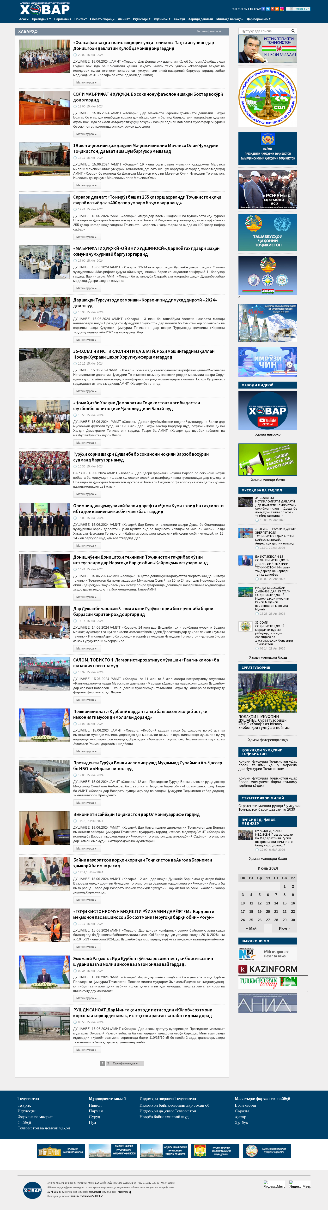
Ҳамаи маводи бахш (268, 480)
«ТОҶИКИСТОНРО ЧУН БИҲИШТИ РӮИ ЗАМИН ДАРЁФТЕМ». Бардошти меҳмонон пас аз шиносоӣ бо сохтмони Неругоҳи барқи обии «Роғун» (143, 914)
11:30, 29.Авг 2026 (270, 547)
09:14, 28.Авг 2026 (270, 648)
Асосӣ (24, 19)
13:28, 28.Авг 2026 (270, 613)
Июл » (284, 928)
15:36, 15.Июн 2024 (88, 466)
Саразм (242, 1111)
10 (243, 903)
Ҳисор (240, 1117)
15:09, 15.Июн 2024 (88, 518)
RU (240, 9)
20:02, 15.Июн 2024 (88, 55)
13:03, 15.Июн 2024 (88, 724)
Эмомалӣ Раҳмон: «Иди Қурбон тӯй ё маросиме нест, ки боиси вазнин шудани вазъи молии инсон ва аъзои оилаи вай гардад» (143, 961)
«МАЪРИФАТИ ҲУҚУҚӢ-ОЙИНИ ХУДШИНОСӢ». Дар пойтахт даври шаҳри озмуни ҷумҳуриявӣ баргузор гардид (146, 251)
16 (293, 903)
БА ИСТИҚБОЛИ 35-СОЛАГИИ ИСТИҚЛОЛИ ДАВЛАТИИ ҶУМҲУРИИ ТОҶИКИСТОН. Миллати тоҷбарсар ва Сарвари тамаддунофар (272, 565)
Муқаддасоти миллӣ (107, 1099)
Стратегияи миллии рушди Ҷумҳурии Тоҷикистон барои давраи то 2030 (269, 807)
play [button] (291, 9)
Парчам (96, 1111)
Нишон (95, 1105)
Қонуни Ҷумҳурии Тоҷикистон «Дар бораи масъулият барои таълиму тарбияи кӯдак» (267, 781)
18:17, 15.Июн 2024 (88, 157)
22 (284, 911)
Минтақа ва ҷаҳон (229, 19)
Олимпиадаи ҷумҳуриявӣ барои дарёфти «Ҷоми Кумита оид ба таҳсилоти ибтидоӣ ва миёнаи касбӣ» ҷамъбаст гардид (148, 508)
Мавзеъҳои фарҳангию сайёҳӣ (262, 1099)
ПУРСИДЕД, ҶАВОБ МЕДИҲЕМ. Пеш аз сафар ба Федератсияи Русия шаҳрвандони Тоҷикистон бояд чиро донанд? (274, 838)
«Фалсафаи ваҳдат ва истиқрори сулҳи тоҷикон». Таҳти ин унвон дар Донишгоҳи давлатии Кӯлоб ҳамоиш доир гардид (143, 45)
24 (243, 920)
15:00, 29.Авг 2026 (270, 520)
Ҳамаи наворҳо (267, 434)
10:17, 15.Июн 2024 (88, 924)
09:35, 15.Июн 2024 (88, 971)
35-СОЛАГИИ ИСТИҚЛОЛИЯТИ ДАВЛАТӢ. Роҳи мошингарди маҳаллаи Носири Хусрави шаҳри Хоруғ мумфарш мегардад (144, 354)
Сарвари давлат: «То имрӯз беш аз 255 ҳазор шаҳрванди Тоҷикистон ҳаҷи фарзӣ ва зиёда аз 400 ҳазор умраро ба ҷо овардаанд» (147, 200)
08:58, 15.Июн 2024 (88, 1022)
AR (251, 9)
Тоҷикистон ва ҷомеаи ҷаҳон (44, 1128)
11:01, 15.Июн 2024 (88, 872)
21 (276, 911)
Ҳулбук (241, 1123)
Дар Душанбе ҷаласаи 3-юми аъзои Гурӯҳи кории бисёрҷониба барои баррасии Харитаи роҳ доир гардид (143, 611)
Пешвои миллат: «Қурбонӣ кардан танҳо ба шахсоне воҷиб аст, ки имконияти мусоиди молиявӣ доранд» (140, 714)
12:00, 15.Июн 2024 (88, 775)
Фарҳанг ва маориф (36, 1117)
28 (276, 920)
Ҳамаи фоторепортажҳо (268, 740)
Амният (124, 19)
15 (284, 903)
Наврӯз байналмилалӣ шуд (164, 1117)
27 (268, 920)
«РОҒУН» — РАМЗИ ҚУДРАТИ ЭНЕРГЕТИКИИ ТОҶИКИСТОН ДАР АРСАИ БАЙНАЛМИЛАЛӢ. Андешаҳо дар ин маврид (276, 536)
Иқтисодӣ (27, 1111)
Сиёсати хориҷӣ (102, 19)
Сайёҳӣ (179, 19)
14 (276, 903)
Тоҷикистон (28, 1099)
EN (245, 9)
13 (268, 903)
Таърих (24, 1105)
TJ (234, 9)
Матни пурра (86, 82)
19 (259, 911)
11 (251, 903)
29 (284, 920)
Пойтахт (80, 19)
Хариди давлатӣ (200, 19)
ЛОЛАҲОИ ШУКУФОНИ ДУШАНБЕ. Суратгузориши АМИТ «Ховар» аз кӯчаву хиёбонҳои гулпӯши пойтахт (264, 722)
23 (293, 911)
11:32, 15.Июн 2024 (88, 821)
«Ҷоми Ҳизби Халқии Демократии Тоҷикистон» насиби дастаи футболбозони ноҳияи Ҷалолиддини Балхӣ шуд (136, 405)
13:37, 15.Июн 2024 (88, 672)
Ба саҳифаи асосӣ (209, 31)
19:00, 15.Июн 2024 (88, 106)
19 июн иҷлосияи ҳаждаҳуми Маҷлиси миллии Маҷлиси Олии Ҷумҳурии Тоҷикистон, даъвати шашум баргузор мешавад (146, 148)
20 (268, 911)
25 (251, 920)
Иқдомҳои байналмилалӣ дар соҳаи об (174, 1105)
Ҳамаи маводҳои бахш (268, 657)
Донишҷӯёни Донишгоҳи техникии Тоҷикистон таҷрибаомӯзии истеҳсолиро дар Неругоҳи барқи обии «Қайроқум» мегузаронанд (140, 560)
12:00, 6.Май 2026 (270, 849)
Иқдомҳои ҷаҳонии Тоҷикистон (168, 1099)
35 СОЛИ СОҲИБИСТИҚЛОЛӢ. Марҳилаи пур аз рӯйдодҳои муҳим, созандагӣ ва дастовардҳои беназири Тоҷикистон (274, 633)
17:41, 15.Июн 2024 (88, 209)
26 (259, 920)
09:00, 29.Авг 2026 (270, 579)
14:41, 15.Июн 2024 (88, 569)
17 (243, 911)
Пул (92, 1123)
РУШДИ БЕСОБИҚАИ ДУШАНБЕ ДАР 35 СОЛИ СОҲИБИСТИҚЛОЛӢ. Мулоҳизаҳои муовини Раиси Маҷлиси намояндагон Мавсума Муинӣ (273, 598)
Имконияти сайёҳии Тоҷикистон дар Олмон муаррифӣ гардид (136, 814)
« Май (251, 928)
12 (259, 903)
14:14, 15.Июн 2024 (88, 621)
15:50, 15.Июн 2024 (88, 415)
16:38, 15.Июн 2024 (88, 312)
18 (251, 911)
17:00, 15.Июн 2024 (88, 260)
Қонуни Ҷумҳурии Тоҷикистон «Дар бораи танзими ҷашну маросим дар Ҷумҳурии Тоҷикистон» (267, 765)
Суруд (94, 1117)
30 (293, 920)
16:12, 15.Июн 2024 (88, 363)
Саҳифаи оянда (125, 1063)
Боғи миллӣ (245, 1105)
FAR (258, 9)
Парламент (62, 19)
